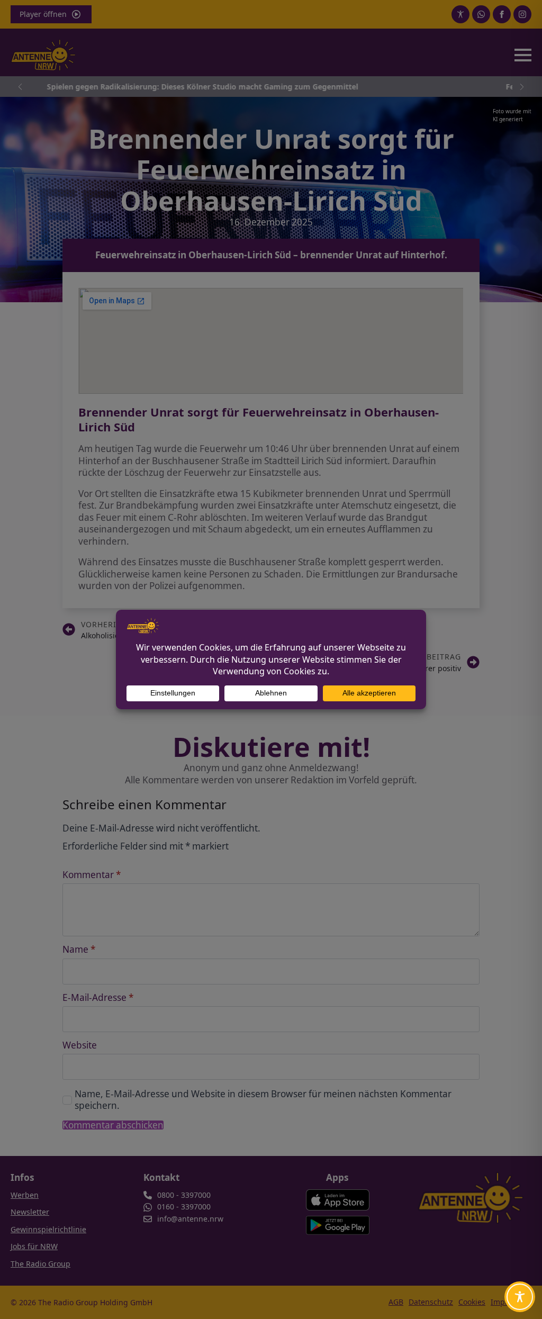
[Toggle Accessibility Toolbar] (519, 1296)
